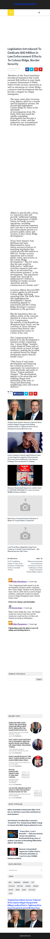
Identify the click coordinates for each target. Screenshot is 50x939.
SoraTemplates (25, 936)
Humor (28, 886)
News (9, 393)
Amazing (17, 882)
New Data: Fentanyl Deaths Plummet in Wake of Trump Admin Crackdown (23, 519)
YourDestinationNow (25, 4)
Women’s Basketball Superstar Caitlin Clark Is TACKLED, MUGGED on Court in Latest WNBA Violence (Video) (24, 490)
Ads (10, 882)
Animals (26, 882)
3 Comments (12, 70)
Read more (19, 736)
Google (12, 886)
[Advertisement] (25, 32)
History (20, 886)
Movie (11, 889)
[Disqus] (25, 606)
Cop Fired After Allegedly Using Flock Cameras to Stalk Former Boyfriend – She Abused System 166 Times (23, 549)
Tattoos (31, 889)
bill (30, 262)
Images (35, 886)
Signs (24, 889)
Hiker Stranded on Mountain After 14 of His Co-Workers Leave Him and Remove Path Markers (24, 811)
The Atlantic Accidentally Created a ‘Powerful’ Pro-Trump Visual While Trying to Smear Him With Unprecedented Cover (25, 822)
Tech (10, 893)
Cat (32, 882)
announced (22, 247)
